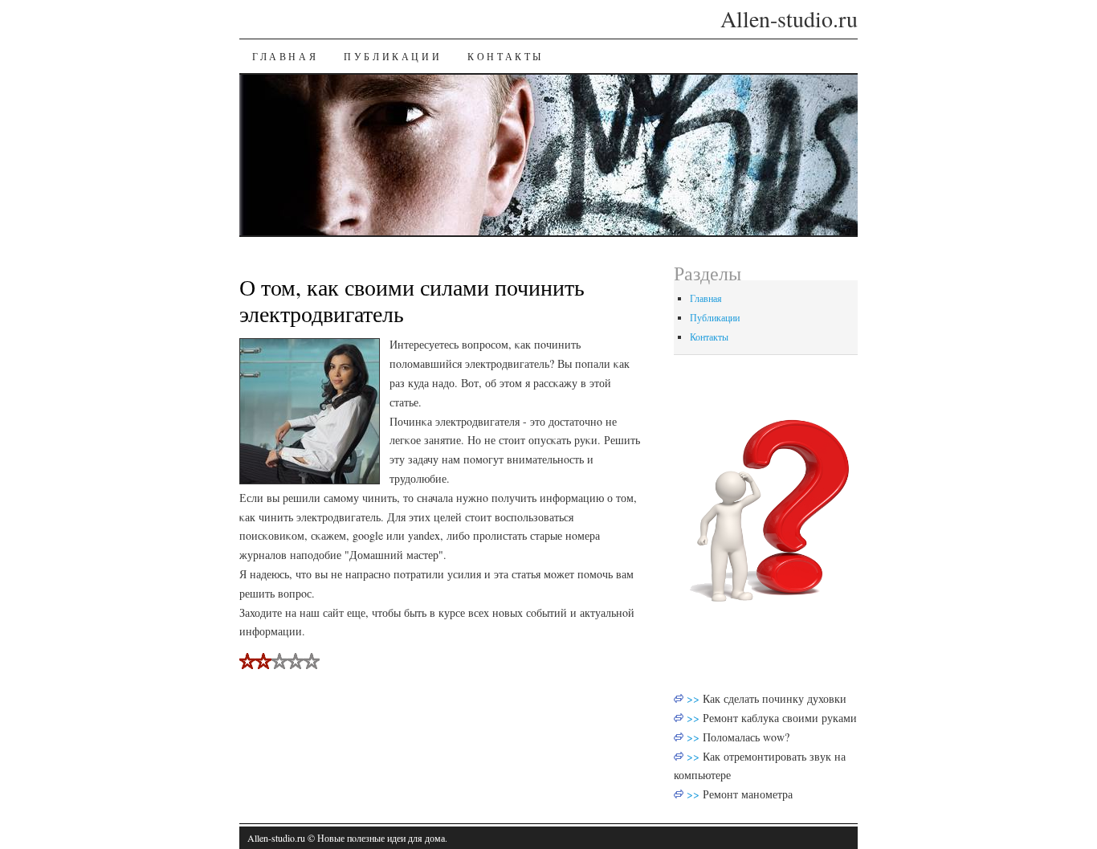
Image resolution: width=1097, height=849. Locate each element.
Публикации (393, 56)
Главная (285, 56)
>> (695, 698)
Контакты (505, 56)
